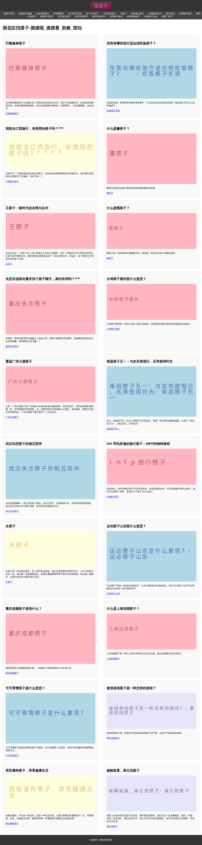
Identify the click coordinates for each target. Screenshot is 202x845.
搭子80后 (170, 13)
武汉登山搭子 (64, 16)
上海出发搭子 (109, 13)
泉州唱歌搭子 (133, 16)
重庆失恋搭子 (12, 346)
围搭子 (110, 258)
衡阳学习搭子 (47, 16)
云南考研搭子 (42, 13)
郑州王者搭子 (81, 16)
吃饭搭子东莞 (113, 110)
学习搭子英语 (75, 13)
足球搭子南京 (116, 16)
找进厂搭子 (167, 16)
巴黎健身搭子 (12, 113)
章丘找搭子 (112, 826)
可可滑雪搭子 (12, 755)
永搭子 (9, 582)
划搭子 (123, 13)
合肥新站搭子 (155, 13)
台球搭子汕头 (150, 16)
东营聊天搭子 (185, 13)
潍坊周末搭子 (99, 16)
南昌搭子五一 (113, 429)
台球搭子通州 (113, 329)
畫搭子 (110, 193)
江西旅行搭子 (12, 181)
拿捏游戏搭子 (113, 738)
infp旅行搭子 (113, 496)
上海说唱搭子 (113, 658)
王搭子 (9, 264)
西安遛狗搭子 (12, 823)
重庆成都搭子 (12, 673)
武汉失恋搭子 (12, 511)
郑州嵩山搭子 (137, 13)
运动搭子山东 (113, 593)
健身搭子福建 (25, 13)
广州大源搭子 (12, 417)
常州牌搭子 (58, 13)
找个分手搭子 (92, 13)
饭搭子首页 (9, 13)
